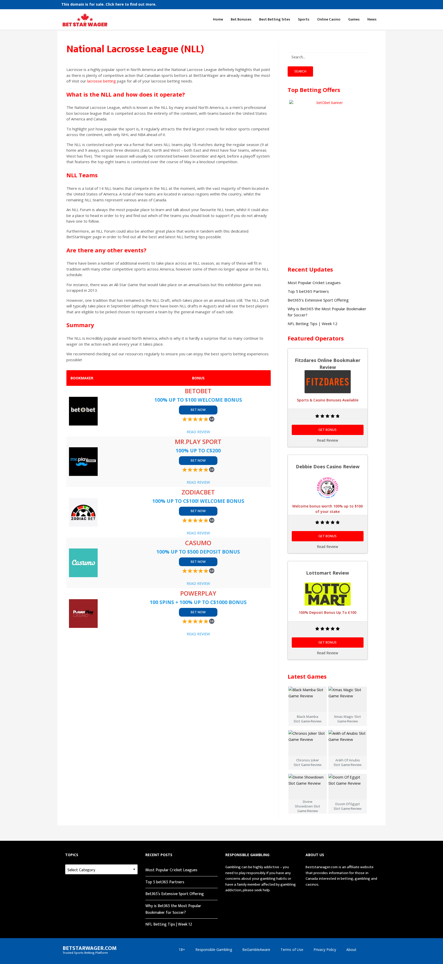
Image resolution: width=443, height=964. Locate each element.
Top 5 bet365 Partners (308, 291)
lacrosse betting (101, 81)
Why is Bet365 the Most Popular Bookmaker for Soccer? (173, 909)
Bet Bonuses (241, 19)
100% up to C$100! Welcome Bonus (198, 500)
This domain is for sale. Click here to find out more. (108, 4)
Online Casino (328, 19)
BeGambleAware (256, 949)
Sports (303, 19)
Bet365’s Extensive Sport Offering (318, 300)
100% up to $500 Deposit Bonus (198, 551)
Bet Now (198, 410)
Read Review (198, 431)
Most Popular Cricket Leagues (314, 282)
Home (218, 19)
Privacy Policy (325, 949)
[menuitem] (108, 4)
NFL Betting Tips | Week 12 (312, 323)
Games (354, 19)
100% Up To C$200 (198, 450)
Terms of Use (291, 949)
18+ (182, 949)
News (372, 19)
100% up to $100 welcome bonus (198, 399)
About (351, 949)
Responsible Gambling (213, 949)
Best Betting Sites (274, 19)
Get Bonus (327, 430)
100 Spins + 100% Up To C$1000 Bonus (198, 602)
